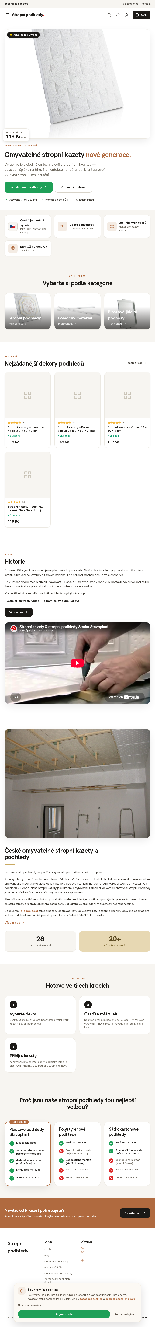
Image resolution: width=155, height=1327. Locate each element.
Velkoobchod (130, 3)
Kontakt (145, 3)
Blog (47, 1255)
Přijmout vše (64, 1314)
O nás (47, 1249)
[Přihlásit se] (126, 15)
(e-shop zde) (28, 911)
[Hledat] (109, 15)
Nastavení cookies (29, 1305)
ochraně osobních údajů (120, 1298)
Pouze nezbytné (124, 1314)
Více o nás (12, 923)
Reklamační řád (53, 1267)
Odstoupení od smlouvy (58, 1273)
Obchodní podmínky (56, 1261)
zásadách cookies (91, 1298)
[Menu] (8, 15)
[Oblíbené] (118, 15)
